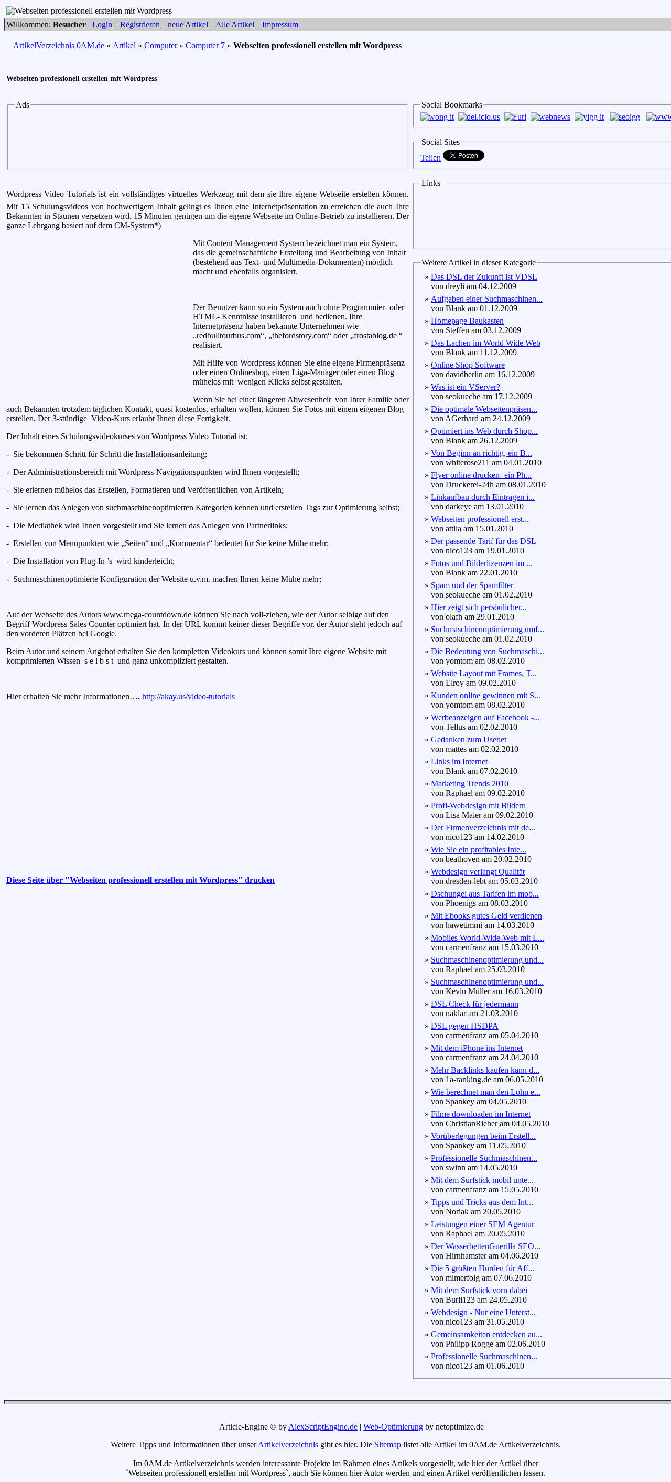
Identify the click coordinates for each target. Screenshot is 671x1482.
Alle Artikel (234, 24)
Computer (160, 45)
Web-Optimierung (393, 1426)
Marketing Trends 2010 (469, 783)
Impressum (280, 24)
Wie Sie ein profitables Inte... (478, 849)
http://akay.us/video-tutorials (188, 696)
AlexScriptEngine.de (323, 1426)
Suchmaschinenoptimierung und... (487, 959)
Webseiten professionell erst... (480, 519)
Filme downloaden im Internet (481, 1114)
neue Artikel (188, 24)
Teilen (430, 157)
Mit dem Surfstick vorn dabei (479, 1290)
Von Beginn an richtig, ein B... (481, 453)
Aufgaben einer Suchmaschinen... (487, 298)
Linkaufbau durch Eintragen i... (483, 497)
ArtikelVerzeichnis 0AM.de (58, 45)
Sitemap (387, 1444)
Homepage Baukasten (467, 320)
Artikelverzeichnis (288, 1444)
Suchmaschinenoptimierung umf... (487, 629)
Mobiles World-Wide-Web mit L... (487, 937)
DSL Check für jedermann (474, 1003)
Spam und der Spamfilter (472, 585)
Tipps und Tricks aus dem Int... (482, 1202)
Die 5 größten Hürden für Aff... (483, 1268)
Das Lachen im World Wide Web (485, 342)
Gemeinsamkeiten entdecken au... (486, 1334)
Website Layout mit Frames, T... (484, 673)
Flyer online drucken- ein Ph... (481, 475)
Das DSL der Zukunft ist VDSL (484, 276)
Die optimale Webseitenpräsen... (484, 408)
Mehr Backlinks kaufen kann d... (485, 1069)
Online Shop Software (468, 364)
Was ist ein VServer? (465, 386)
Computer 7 (205, 45)
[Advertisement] (207, 138)
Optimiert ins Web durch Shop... (484, 431)
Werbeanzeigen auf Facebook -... (485, 717)
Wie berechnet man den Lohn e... (485, 1091)
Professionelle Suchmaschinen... (484, 1158)
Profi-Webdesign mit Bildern (478, 805)
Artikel (124, 45)
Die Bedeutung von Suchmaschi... (487, 651)
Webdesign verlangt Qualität (478, 871)
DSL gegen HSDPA (465, 1025)
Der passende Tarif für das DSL (483, 541)
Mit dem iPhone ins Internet (477, 1047)
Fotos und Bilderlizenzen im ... (482, 563)
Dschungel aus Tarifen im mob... (485, 893)
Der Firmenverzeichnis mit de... (483, 827)
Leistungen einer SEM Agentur (482, 1224)
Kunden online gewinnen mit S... (485, 695)
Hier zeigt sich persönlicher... (479, 607)
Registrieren (140, 24)
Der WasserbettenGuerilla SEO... (485, 1246)
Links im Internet (459, 761)
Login (102, 24)
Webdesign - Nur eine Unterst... (483, 1312)
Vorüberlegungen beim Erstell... (483, 1136)
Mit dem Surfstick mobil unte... (482, 1180)
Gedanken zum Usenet (468, 739)
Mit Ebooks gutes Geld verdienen (486, 915)
